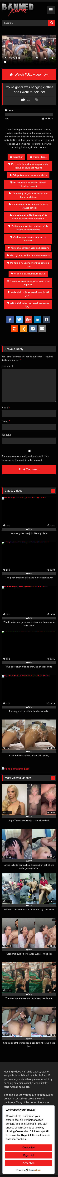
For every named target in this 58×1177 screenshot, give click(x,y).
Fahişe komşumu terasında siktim (30, 175)
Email (6, 421)
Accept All (28, 1163)
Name (6, 407)
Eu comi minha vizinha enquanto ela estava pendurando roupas (29, 166)
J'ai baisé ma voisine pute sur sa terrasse (29, 239)
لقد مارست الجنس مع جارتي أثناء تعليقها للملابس (30, 294)
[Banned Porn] (24, 10)
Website (6, 434)
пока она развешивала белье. (30, 273)
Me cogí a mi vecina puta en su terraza (30, 255)
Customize (28, 1147)
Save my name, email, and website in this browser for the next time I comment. (25, 458)
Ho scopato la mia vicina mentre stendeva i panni (29, 184)
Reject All (28, 1155)
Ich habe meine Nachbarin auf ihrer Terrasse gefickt (30, 206)
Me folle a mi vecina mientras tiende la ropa (29, 265)
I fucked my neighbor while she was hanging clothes (30, 195)
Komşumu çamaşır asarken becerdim (30, 248)
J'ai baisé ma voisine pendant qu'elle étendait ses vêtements (29, 228)
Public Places (40, 157)
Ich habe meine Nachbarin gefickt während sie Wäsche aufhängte (29, 217)
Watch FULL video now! (31, 74)
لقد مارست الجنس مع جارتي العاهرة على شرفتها (29, 305)
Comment (7, 366)
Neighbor (18, 157)
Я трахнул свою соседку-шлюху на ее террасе (30, 283)
